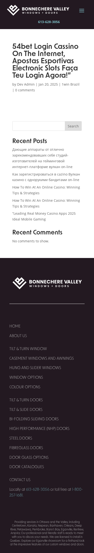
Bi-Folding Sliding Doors (34, 419)
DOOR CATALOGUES (26, 467)
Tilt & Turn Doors (26, 400)
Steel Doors (20, 438)
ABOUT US (18, 336)
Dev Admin (26, 84)
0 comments (25, 90)
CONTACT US (20, 480)
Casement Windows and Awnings (41, 358)
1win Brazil (71, 84)
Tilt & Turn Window (28, 349)
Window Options (26, 377)
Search (73, 126)
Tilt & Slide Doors (25, 410)
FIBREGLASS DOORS (26, 448)
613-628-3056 (49, 21)
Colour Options (24, 387)
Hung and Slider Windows (35, 368)
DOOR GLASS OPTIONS (28, 457)
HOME (14, 326)
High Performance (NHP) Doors (39, 429)
